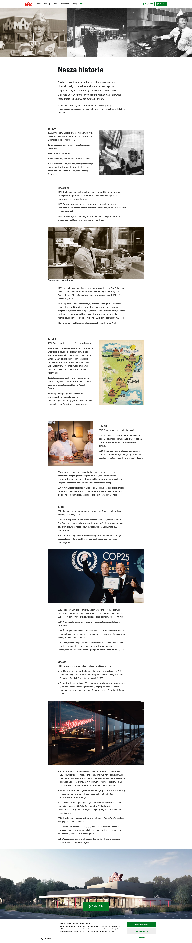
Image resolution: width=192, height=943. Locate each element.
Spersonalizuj (140, 931)
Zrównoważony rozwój (68, 4)
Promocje (47, 4)
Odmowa (142, 937)
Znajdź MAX (149, 4)
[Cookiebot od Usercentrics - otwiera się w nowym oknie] (46, 939)
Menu (39, 4)
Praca (56, 4)
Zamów (162, 4)
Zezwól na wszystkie (141, 924)
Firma (82, 4)
